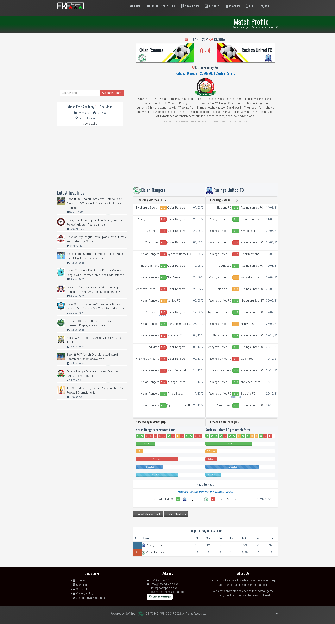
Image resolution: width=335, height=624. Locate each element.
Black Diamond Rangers (150, 266)
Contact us (217, 580)
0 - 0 (236, 289)
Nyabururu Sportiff (147, 207)
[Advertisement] (205, 155)
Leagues (214, 6)
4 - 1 (163, 359)
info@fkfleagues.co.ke (164, 584)
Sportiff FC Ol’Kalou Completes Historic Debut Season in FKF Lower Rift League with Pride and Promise (95, 203)
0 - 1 (163, 370)
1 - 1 (163, 300)
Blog (252, 6)
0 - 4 (163, 382)
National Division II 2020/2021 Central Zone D (205, 73)
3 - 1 (236, 231)
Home (137, 6)
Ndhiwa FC (173, 300)
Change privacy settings (90, 597)
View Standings (177, 514)
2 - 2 (163, 207)
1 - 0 (163, 242)
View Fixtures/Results (149, 514)
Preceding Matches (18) (150, 200)
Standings (191, 6)
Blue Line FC (152, 230)
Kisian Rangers (150, 49)
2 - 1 (163, 219)
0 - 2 (163, 254)
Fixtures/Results (162, 6)
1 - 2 (163, 335)
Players (234, 6)
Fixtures (80, 580)
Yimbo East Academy (152, 242)
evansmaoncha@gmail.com (168, 591)
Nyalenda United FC (179, 254)
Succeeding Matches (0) (150, 422)
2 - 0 (163, 312)
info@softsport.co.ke (164, 588)
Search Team (113, 92)
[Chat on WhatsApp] (160, 596)
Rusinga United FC (257, 49)
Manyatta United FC (147, 288)
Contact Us (82, 589)
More (269, 6)
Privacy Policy (84, 593)
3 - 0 (236, 393)
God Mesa (173, 277)
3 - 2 (163, 347)
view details (90, 123)
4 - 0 (236, 300)
